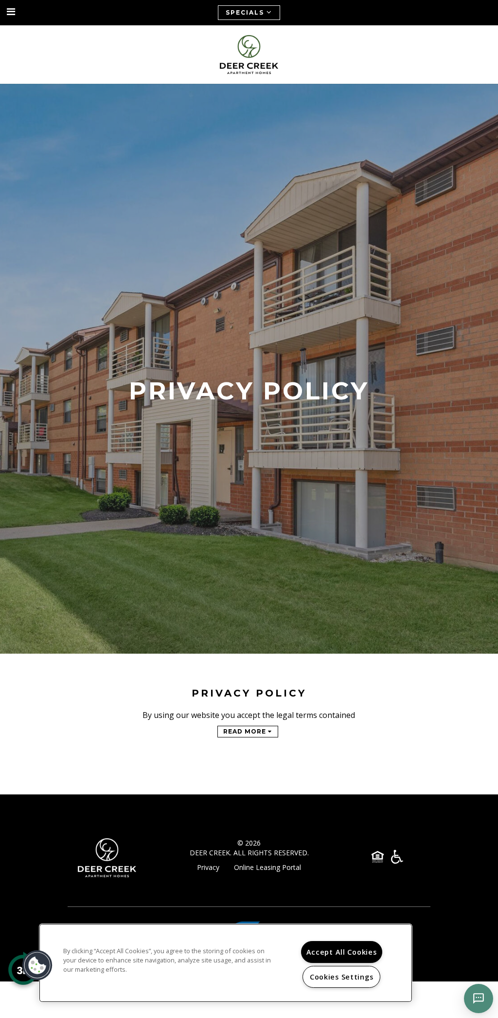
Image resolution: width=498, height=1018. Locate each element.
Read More (245, 731)
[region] (225, 963)
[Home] (249, 54)
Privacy (208, 867)
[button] (11, 12)
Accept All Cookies (341, 952)
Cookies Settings (342, 976)
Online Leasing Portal (267, 867)
